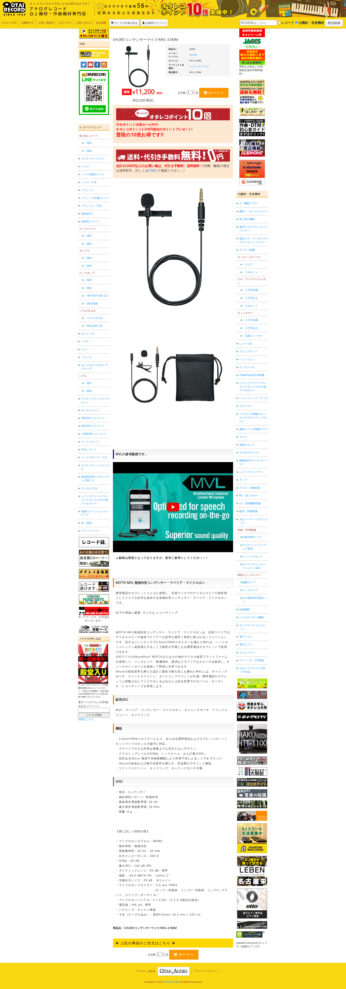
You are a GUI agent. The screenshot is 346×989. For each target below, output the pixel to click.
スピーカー (245, 405)
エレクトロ (87, 333)
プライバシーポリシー (206, 971)
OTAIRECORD (172, 982)
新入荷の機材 (247, 219)
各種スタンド (247, 444)
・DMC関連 (91, 303)
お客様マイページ (155, 23)
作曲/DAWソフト (252, 537)
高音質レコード (90, 221)
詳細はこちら (86, 719)
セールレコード (90, 410)
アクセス (141, 971)
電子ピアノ (245, 644)
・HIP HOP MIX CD (96, 295)
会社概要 (101, 22)
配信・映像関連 (248, 511)
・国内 (88, 150)
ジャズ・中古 (89, 182)
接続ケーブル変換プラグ (253, 429)
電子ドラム (245, 636)
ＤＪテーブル (247, 367)
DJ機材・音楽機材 (311, 22)
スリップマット (248, 351)
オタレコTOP (9, 22)
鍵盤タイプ (248, 582)
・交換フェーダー (252, 335)
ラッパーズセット (252, 556)
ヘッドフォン (247, 359)
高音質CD (87, 213)
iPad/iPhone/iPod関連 (252, 375)
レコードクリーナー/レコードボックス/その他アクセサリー (94, 500)
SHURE (193, 55)
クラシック (87, 190)
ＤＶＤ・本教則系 (249, 487)
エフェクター (247, 652)
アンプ (243, 479)
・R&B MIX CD (93, 325)
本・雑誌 (86, 522)
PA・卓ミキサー (248, 495)
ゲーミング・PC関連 (251, 660)
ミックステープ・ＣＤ (94, 457)
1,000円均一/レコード (94, 433)
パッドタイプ (250, 590)
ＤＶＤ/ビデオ (89, 488)
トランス (86, 357)
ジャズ (85, 166)
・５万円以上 (250, 298)
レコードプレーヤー (251, 471)
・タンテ (247, 264)
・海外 (88, 142)
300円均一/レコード (92, 418)
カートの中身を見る (126, 23)
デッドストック (90, 441)
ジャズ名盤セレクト (93, 174)
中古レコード (89, 449)
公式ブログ (64, 22)
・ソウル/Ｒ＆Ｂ (93, 318)
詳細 (151, 170)
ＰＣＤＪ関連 (247, 249)
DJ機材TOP (27, 22)
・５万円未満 (250, 289)
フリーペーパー (90, 530)
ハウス (85, 341)
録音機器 (244, 609)
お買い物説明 (46, 22)
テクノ (85, 349)
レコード (287, 22)
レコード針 (245, 343)
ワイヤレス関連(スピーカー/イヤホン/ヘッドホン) (253, 417)
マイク (243, 436)
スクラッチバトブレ (93, 158)
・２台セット (250, 272)
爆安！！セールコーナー (253, 211)
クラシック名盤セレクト (95, 197)
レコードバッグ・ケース (253, 398)
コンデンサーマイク (199, 66)
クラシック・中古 (91, 205)
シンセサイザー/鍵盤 (251, 617)
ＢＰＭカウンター (249, 452)
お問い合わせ (84, 22)
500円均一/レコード (92, 425)
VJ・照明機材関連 (250, 503)
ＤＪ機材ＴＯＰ (248, 203)
